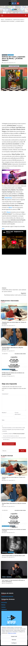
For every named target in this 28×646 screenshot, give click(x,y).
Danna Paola (8, 197)
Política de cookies (12, 633)
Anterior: (14, 289)
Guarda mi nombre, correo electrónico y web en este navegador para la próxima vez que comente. (13, 429)
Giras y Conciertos (5, 369)
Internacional (4, 54)
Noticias (3, 604)
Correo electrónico (18, 413)
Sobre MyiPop (14, 0)
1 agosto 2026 (10, 557)
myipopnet (5, 62)
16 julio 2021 (11, 62)
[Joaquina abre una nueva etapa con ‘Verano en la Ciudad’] (14, 312)
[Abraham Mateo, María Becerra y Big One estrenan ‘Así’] (14, 337)
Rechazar (14, 639)
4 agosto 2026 (10, 376)
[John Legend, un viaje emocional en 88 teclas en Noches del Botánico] (14, 570)
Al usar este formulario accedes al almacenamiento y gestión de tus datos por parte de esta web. (14, 437)
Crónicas (4, 576)
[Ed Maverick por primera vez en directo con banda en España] (14, 362)
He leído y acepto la (14, 433)
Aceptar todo (14, 636)
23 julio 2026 (9, 583)
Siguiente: (15, 294)
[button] (2, 15)
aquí (3, 228)
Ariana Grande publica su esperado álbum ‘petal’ (13, 555)
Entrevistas (4, 602)
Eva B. (4, 583)
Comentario (5, 393)
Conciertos (4, 609)
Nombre (4, 412)
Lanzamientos (10, 54)
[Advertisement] (14, 38)
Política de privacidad (18, 433)
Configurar (14, 642)
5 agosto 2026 (10, 350)
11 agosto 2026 (10, 325)
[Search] (26, 15)
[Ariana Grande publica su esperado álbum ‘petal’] (14, 545)
